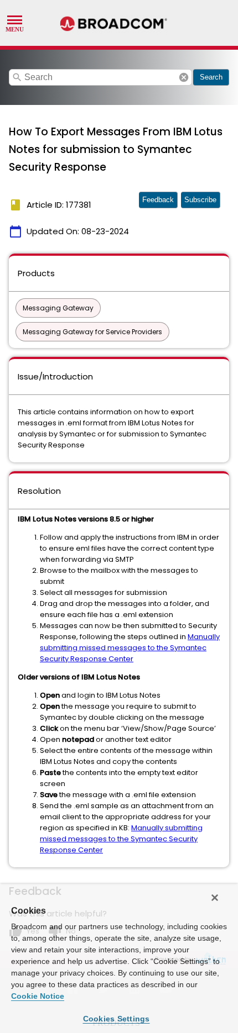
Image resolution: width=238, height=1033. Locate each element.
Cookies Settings (116, 1018)
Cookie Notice (37, 996)
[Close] (214, 897)
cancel (183, 77)
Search (211, 77)
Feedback (158, 200)
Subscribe (200, 200)
